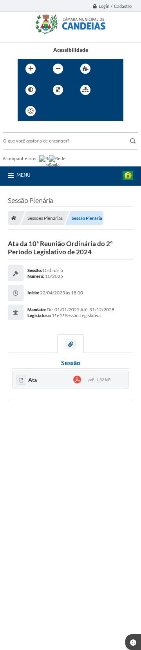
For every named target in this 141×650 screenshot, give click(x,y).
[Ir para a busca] (87, 111)
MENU (23, 174)
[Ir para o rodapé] (104, 111)
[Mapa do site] (85, 90)
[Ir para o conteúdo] (53, 111)
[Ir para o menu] (70, 111)
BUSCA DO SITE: (26, 128)
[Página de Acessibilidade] (30, 111)
